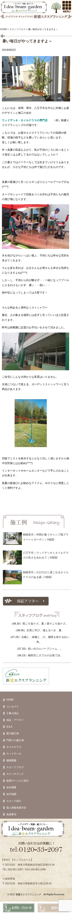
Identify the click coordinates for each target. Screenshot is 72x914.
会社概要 (11, 787)
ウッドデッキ (13, 753)
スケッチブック (15, 774)
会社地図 (11, 794)
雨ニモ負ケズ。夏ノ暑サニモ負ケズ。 (45, 623)
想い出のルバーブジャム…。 (45, 648)
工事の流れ (12, 713)
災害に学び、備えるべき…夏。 (45, 630)
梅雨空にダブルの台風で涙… (45, 655)
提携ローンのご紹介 (17, 780)
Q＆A (9, 726)
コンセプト (12, 706)
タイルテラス (13, 747)
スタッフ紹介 (13, 801)
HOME (10, 699)
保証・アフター (15, 720)
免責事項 (11, 814)
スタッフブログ (15, 767)
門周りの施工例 (15, 740)
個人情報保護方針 (16, 807)
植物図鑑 (11, 760)
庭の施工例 (12, 733)
